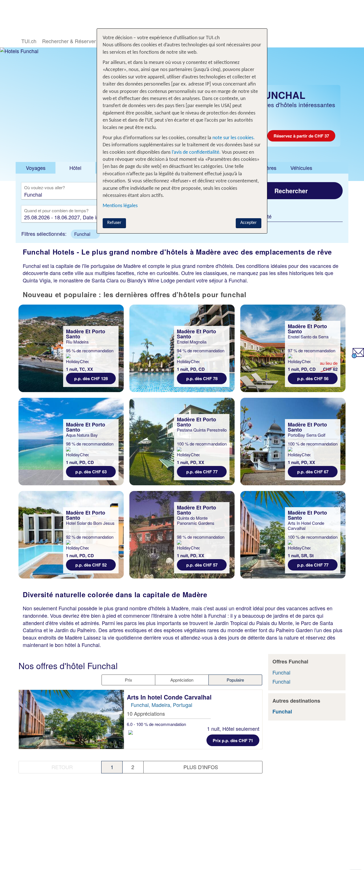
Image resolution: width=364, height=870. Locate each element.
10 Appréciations (146, 713)
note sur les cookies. (233, 138)
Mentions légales (120, 205)
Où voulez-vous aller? (44, 187)
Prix (128, 680)
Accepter (248, 222)
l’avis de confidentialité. (196, 152)
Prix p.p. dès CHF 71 (233, 740)
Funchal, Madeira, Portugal (161, 704)
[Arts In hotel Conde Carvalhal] (71, 719)
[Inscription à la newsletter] (358, 356)
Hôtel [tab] (75, 167)
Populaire (235, 680)
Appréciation (181, 680)
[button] (85, 234)
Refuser (114, 222)
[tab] (35, 168)
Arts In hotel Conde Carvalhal (170, 697)
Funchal (281, 672)
